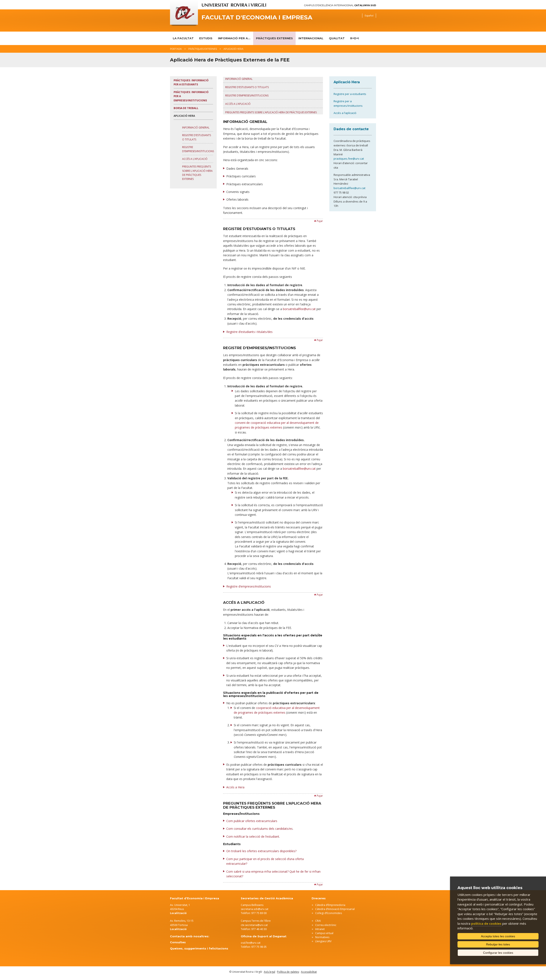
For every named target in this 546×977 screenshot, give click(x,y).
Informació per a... (234, 38)
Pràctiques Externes (274, 38)
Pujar (320, 221)
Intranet (320, 929)
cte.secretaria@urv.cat (254, 925)
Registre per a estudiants (350, 94)
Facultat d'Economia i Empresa (257, 17)
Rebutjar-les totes (498, 944)
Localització (178, 929)
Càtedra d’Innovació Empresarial (335, 909)
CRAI (318, 921)
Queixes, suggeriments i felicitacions (199, 948)
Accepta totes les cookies (498, 936)
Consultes (178, 942)
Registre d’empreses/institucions (247, 95)
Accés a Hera (235, 787)
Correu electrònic (325, 925)
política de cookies (486, 923)
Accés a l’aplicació (195, 159)
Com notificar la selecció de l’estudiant (252, 836)
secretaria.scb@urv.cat (254, 909)
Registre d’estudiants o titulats (247, 87)
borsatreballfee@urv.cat (299, 309)
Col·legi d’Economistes (328, 913)
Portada (176, 48)
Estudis (205, 38)
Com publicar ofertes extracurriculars (251, 821)
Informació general (195, 127)
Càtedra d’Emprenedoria (330, 905)
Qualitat (337, 38)
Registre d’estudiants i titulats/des (249, 332)
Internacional (310, 38)
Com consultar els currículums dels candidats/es (259, 829)
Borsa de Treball (186, 108)
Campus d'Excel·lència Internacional (340, 5)
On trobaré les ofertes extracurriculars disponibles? (261, 851)
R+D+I (354, 38)
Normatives (322, 937)
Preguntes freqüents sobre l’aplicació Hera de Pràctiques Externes (271, 112)
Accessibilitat (309, 972)
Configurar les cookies (498, 952)
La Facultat (183, 38)
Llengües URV (323, 941)
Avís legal (269, 972)
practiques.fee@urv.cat (349, 158)
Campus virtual (324, 933)
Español (369, 15)
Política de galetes (288, 972)
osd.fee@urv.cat (250, 943)
